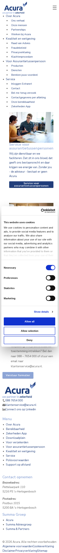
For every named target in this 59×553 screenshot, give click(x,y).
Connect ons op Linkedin (20, 409)
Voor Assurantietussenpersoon (26, 61)
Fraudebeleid (18, 48)
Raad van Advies (20, 43)
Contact (15, 88)
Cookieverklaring (43, 546)
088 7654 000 (14, 400)
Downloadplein (15, 438)
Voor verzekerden (17, 442)
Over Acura (13, 16)
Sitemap (42, 551)
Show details (41, 311)
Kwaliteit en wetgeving (20, 39)
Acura (9, 520)
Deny (29, 340)
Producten (17, 66)
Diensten (16, 70)
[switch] (50, 277)
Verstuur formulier (18, 375)
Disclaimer (8, 551)
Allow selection (29, 330)
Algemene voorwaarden (17, 546)
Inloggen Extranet (21, 84)
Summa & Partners (17, 529)
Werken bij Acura (21, 34)
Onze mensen (19, 25)
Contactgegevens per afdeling (28, 97)
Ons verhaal (18, 20)
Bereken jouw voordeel (24, 75)
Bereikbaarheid (15, 429)
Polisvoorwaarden (17, 460)
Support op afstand (18, 465)
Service (10, 79)
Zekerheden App (20, 106)
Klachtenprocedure (22, 57)
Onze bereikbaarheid (23, 102)
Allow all (29, 321)
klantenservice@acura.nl (20, 405)
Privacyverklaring (20, 52)
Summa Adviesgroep (18, 524)
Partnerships (18, 30)
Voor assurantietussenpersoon (25, 447)
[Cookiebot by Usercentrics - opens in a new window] (41, 211)
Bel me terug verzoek (23, 93)
